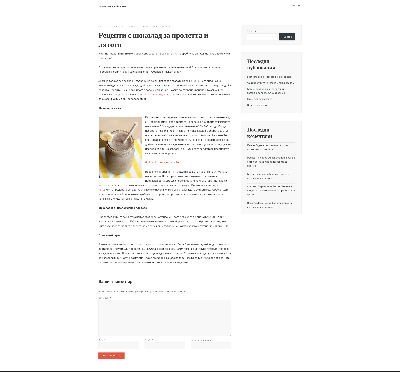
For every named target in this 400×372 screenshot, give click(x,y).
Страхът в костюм (257, 105)
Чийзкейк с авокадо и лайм (162, 162)
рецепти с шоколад (151, 94)
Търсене (252, 31)
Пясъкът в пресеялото (259, 99)
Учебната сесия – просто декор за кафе (269, 76)
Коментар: (104, 298)
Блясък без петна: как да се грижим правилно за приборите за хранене (271, 161)
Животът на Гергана (112, 6)
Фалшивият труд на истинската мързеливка (271, 83)
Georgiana (118, 27)
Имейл (149, 340)
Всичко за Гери (161, 27)
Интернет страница (201, 340)
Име (101, 340)
